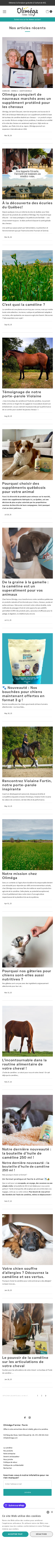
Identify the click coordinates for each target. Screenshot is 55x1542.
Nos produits (8, 1450)
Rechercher (7, 1468)
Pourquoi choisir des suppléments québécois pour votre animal (24, 487)
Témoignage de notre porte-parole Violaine (22, 394)
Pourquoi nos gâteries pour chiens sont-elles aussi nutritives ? (26, 975)
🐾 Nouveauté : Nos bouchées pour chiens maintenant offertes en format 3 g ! (23, 694)
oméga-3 (14, 91)
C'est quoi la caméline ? (23, 304)
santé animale (26, 91)
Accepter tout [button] (15, 1534)
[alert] (27, 1525)
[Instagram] (30, 1417)
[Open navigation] (4, 11)
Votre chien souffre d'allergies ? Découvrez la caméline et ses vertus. (25, 1272)
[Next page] (46, 1395)
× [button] (52, 1512)
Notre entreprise (9, 1453)
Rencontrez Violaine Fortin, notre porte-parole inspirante (27, 785)
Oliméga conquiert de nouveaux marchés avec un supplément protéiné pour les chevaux (26, 100)
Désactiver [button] (41, 1534)
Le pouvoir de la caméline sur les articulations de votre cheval (25, 1362)
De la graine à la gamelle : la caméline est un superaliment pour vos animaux (25, 588)
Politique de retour (10, 1462)
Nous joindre (8, 1459)
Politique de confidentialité (13, 1465)
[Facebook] (25, 1417)
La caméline (7, 1448)
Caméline (6, 91)
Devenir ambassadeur (11, 1456)
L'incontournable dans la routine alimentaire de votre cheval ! (24, 1064)
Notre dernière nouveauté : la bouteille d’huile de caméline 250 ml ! (26, 1153)
